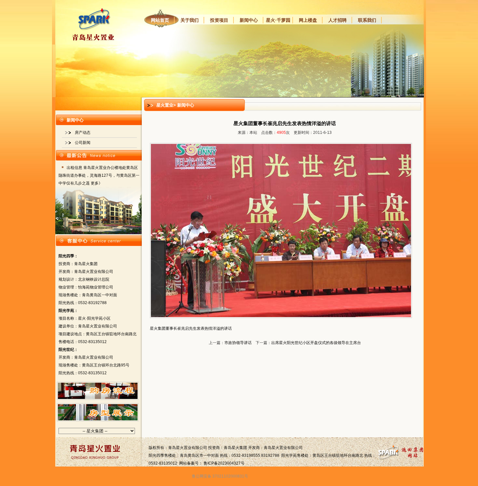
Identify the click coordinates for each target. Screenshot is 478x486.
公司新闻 (82, 142)
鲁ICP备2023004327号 (224, 463)
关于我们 (189, 20)
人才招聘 (337, 20)
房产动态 (82, 132)
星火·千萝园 (278, 20)
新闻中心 (249, 20)
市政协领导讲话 (238, 342)
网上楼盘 (308, 20)
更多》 (96, 183)
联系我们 (367, 20)
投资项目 (219, 20)
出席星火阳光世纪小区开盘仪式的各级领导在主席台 (316, 342)
